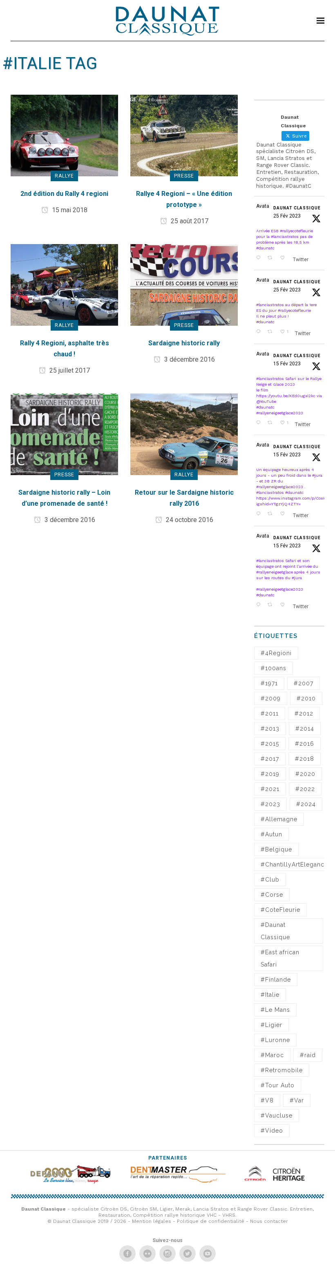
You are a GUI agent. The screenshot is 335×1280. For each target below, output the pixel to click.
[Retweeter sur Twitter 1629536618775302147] (272, 258)
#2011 (270, 713)
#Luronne (275, 1040)
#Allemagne (279, 819)
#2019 (270, 774)
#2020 (305, 774)
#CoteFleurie (280, 910)
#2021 (270, 789)
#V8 (267, 1100)
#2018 (304, 759)
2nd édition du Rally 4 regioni (64, 194)
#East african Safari (280, 958)
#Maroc (272, 1055)
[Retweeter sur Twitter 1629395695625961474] (272, 332)
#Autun (271, 834)
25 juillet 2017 (69, 370)
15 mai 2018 (68, 210)
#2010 (306, 698)
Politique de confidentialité (210, 1221)
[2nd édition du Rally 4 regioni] (64, 135)
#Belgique (276, 849)
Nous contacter (269, 1221)
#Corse (272, 894)
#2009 (271, 698)
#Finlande (276, 979)
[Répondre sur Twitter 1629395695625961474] (260, 332)
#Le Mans (275, 1010)
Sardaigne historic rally (184, 343)
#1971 (269, 683)
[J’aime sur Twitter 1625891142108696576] (284, 605)
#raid (308, 1055)
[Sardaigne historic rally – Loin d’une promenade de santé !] (64, 434)
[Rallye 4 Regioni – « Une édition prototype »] (184, 135)
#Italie (270, 994)
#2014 (304, 728)
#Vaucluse (277, 1115)
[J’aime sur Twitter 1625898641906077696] (284, 514)
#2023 (270, 804)
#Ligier (271, 1025)
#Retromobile (282, 1070)
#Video (272, 1130)
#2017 (270, 759)
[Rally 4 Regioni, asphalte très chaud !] (64, 284)
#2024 (306, 804)
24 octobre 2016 (188, 520)
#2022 (305, 789)
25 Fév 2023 (287, 216)
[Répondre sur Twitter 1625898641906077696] (260, 514)
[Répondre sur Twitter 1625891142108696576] (260, 605)
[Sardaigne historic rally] (184, 284)
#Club (270, 879)
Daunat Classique (297, 208)
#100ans (273, 668)
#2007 (303, 683)
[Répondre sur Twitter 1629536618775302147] (260, 258)
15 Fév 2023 (287, 364)
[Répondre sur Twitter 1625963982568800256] (260, 423)
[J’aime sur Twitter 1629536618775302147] (284, 258)
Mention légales (151, 1221)
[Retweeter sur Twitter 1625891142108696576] (272, 605)
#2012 (304, 713)
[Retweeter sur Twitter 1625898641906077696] (272, 514)
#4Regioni (276, 653)
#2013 (270, 728)
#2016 (304, 743)
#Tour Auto (278, 1085)
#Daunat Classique (275, 931)
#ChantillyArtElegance (294, 864)
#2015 (270, 743)
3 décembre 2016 (189, 359)
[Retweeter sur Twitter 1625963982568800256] (272, 423)
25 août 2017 (188, 221)
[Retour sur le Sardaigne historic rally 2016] (184, 434)
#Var (297, 1100)
